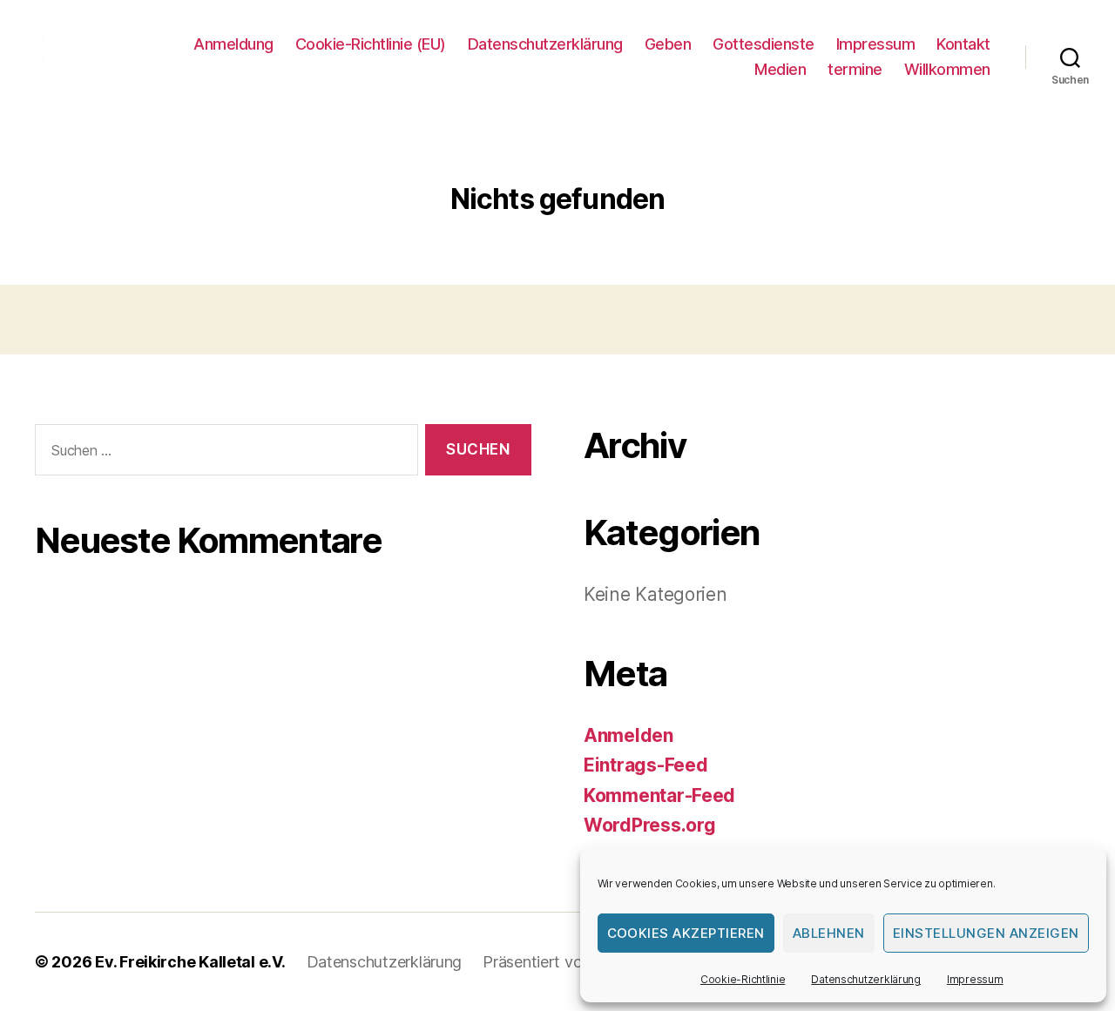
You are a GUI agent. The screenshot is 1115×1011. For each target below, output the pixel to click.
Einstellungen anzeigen (986, 933)
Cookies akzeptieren (686, 933)
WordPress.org (650, 825)
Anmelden (628, 735)
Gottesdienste (763, 44)
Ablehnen (829, 933)
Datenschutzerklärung (866, 979)
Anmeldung (233, 44)
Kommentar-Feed (659, 795)
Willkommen (947, 69)
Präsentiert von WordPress (577, 962)
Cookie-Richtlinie (742, 979)
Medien (780, 69)
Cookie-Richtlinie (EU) (370, 44)
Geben (668, 44)
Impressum (975, 979)
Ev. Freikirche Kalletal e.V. (190, 962)
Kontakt (963, 44)
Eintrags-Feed (646, 765)
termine (855, 69)
